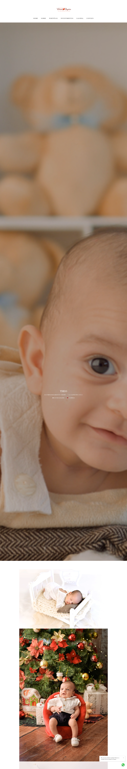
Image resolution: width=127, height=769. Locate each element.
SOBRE (43, 18)
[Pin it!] (69, 625)
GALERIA (79, 18)
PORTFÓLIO (53, 18)
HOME (35, 18)
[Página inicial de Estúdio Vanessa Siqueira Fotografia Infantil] (63, 8)
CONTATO (90, 18)
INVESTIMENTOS (67, 18)
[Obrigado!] (58, 625)
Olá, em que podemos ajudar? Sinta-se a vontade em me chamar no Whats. (110, 758)
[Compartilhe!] (63, 625)
